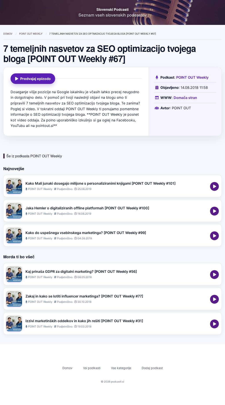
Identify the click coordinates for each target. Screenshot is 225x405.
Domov (8, 33)
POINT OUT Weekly (31, 33)
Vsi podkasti (91, 368)
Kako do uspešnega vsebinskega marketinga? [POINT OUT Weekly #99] (85, 232)
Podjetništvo (64, 189)
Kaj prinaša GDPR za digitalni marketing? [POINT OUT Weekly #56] (81, 271)
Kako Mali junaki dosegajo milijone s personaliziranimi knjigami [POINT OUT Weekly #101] (100, 183)
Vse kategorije (121, 368)
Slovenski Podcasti (112, 9)
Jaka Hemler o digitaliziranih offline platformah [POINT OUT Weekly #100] (87, 208)
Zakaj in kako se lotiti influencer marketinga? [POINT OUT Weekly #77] (84, 296)
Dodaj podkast (152, 368)
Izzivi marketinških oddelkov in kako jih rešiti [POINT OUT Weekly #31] (84, 321)
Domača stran (185, 97)
